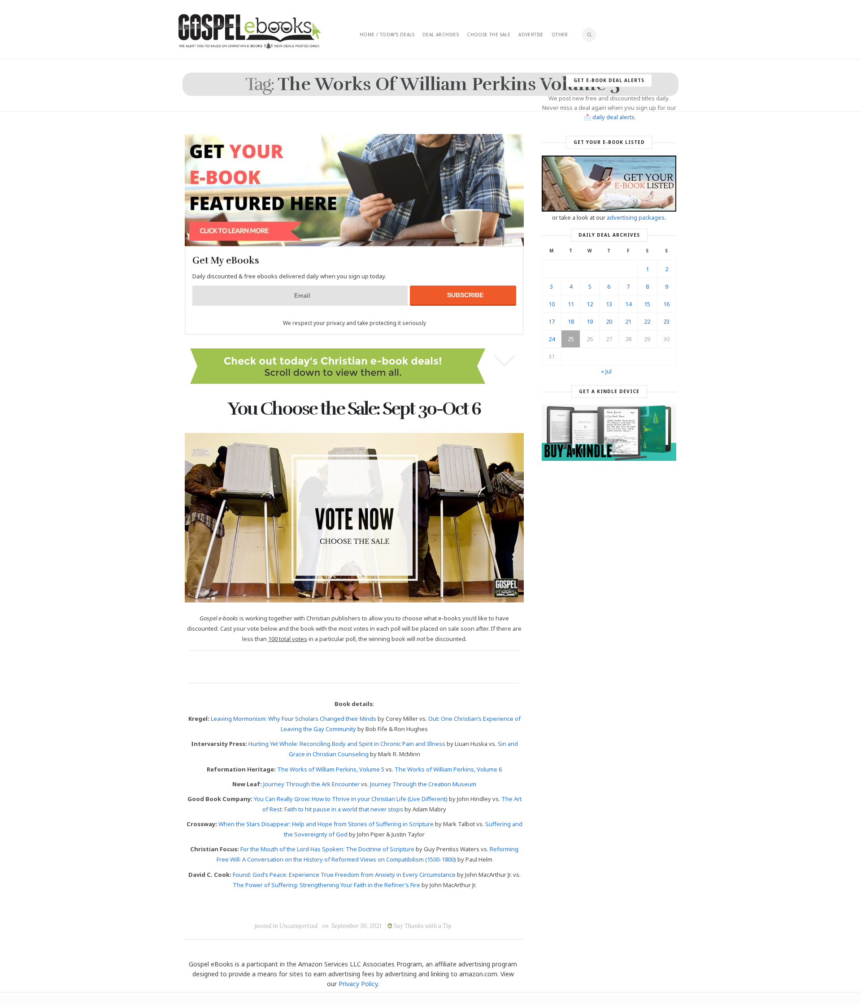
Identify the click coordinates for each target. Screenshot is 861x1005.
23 (666, 321)
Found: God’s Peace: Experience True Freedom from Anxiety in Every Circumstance (344, 875)
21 (628, 321)
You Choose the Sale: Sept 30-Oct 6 (354, 409)
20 (609, 321)
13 (609, 304)
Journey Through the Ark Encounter (311, 784)
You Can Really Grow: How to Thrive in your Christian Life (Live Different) (351, 799)
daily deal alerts (613, 117)
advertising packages (636, 217)
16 (666, 304)
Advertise (531, 34)
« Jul (606, 371)
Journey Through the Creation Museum (423, 784)
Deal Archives (440, 34)
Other (560, 34)
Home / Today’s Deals (387, 34)
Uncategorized (298, 926)
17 (551, 321)
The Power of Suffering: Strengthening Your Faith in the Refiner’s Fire (326, 885)
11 (571, 304)
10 (551, 304)
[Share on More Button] (417, 905)
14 (628, 304)
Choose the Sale (488, 34)
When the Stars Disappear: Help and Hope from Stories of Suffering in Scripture (326, 824)
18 (571, 321)
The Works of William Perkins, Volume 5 (330, 769)
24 (551, 339)
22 (647, 321)
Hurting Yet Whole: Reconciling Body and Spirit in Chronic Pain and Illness (346, 744)
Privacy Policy (358, 983)
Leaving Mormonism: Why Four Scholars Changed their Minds (293, 719)
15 (647, 304)
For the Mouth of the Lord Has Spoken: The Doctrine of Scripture (327, 849)
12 (590, 304)
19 (590, 321)
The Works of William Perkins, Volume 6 (448, 769)
